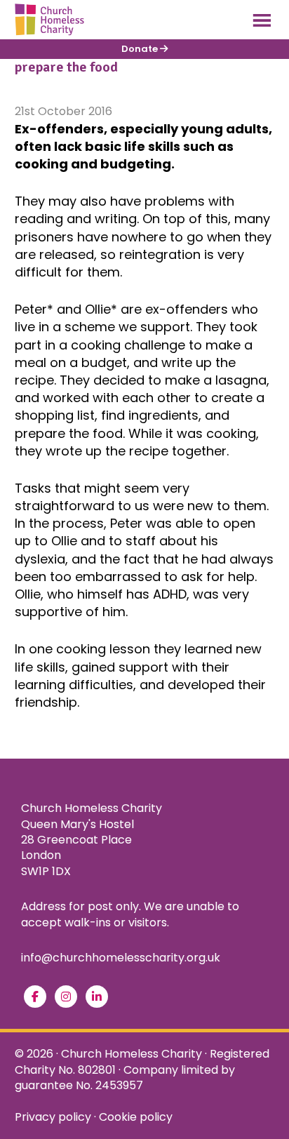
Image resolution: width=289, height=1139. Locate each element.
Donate (140, 48)
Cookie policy (136, 1117)
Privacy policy (53, 1117)
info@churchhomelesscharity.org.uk (120, 958)
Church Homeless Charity (131, 1054)
